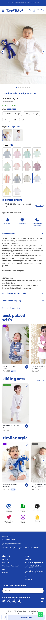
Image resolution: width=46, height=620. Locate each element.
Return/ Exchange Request (34, 563)
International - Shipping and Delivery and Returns (34, 572)
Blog (3, 569)
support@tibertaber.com (13, 544)
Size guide (11, 109)
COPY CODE (39, 205)
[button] (3, 10)
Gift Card (5, 572)
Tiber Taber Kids (20, 611)
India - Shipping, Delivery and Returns (33, 567)
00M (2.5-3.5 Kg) (12, 114)
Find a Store (6, 563)
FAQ (26, 576)
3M (6, 120)
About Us (5, 559)
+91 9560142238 (10, 539)
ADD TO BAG (26, 617)
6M (14, 120)
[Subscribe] (41, 590)
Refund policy (33, 611)
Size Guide (28, 579)
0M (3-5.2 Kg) (32, 114)
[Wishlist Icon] (38, 10)
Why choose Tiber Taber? (10, 566)
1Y (23, 120)
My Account (28, 559)
